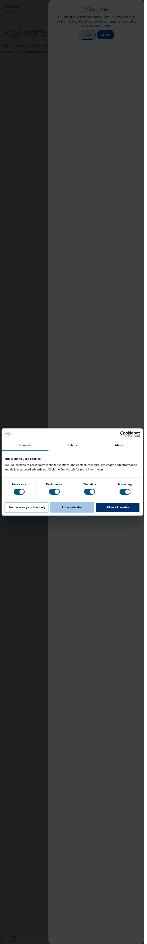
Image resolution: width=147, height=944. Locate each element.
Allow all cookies (117, 507)
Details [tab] (72, 445)
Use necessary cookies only (26, 507)
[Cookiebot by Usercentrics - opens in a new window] (123, 434)
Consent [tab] (25, 445)
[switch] (54, 491)
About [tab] (119, 445)
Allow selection (72, 507)
